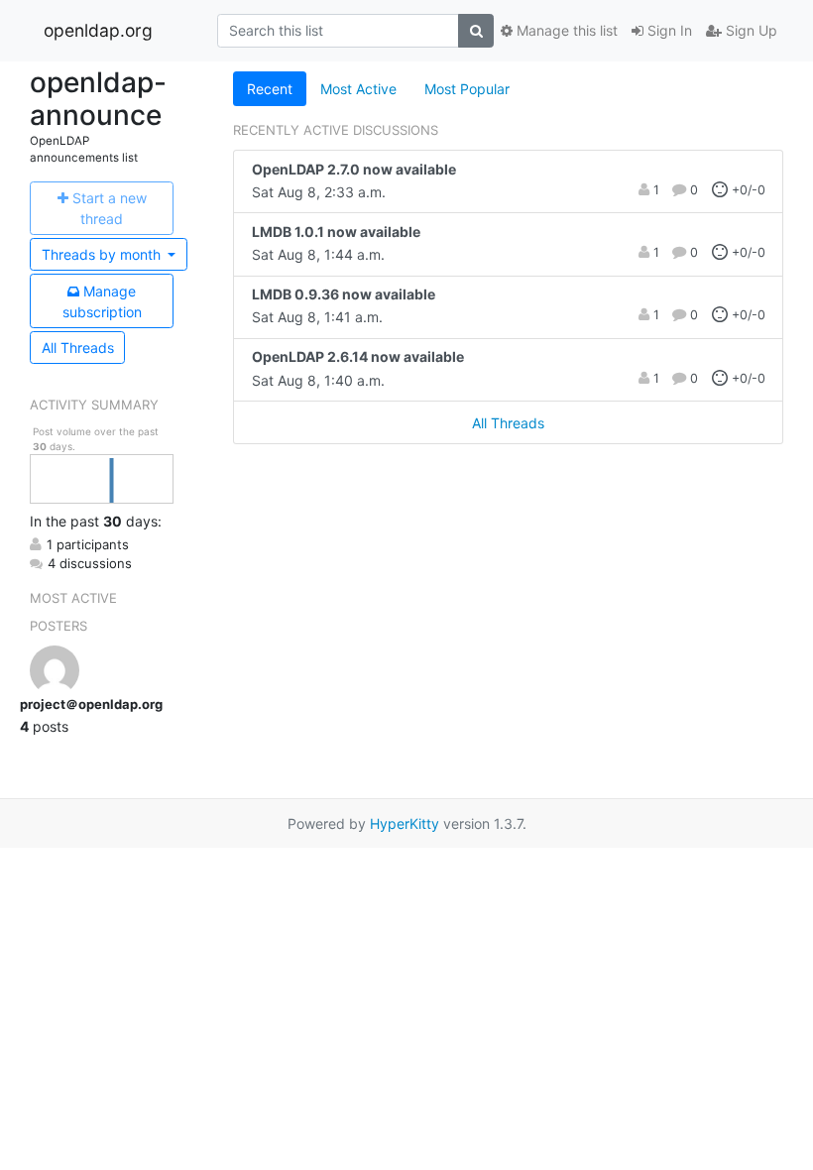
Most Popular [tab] (467, 88)
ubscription (102, 301)
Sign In (667, 30)
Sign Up (749, 30)
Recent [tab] (269, 88)
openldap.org (98, 30)
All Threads (78, 347)
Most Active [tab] (358, 88)
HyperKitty (404, 823)
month (103, 254)
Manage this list (565, 30)
